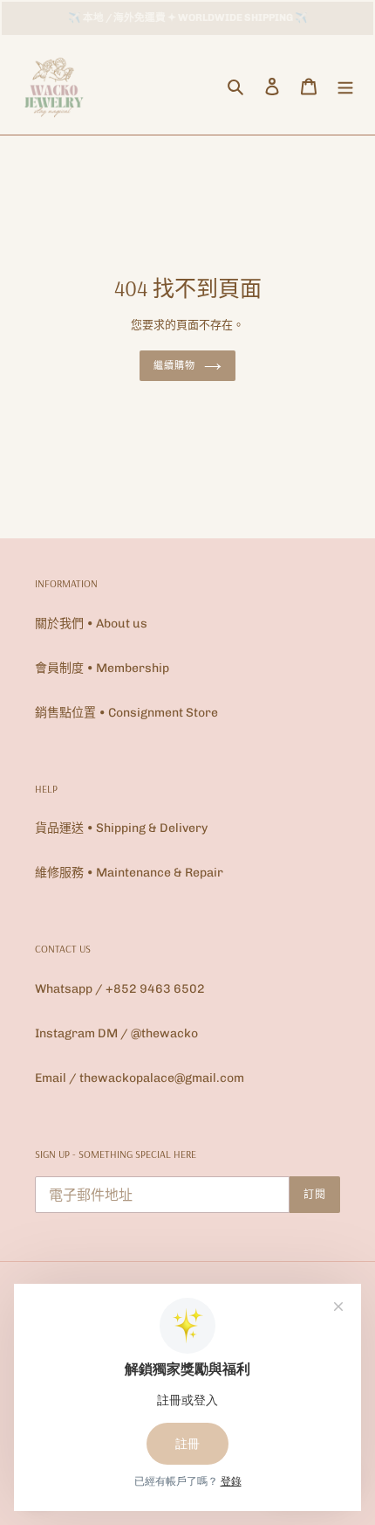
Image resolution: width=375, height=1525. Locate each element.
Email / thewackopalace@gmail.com (139, 1078)
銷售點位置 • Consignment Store (126, 712)
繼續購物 (174, 365)
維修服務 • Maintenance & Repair (129, 872)
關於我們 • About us (91, 623)
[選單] (345, 86)
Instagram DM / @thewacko (116, 1033)
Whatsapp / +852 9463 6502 (120, 988)
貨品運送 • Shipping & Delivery (121, 828)
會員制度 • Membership (102, 668)
